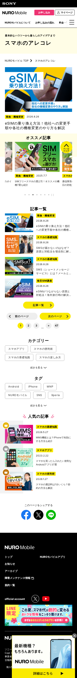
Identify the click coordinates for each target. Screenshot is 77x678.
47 (56, 325)
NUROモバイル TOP (16, 60)
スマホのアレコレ (28, 43)
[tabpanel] (37, 164)
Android (13, 386)
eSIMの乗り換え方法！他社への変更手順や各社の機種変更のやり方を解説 (53, 229)
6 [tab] (45, 194)
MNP (50, 386)
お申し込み (44, 12)
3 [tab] (33, 194)
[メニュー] (72, 23)
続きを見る (36, 367)
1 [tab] (25, 194)
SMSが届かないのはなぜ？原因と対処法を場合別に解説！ (52, 251)
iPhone (33, 386)
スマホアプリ (16, 348)
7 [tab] (49, 194)
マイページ (67, 12)
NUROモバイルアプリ (52, 556)
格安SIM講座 (44, 280)
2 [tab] (29, 194)
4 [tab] (37, 194)
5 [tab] (41, 194)
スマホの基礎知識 (47, 237)
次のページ (55, 316)
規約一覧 (10, 585)
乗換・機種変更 (14, 116)
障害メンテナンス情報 (17, 577)
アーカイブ (11, 570)
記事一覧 (38, 305)
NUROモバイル (17, 395)
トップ (8, 556)
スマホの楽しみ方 (50, 357)
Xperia (55, 395)
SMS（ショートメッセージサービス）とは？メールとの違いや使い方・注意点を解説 (53, 273)
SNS (39, 395)
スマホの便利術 (25, 175)
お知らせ (10, 563)
